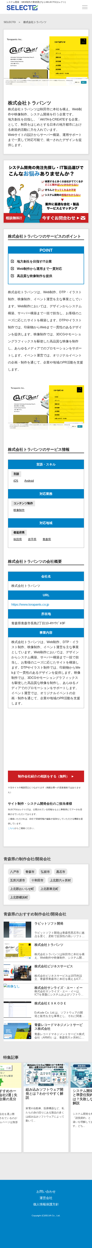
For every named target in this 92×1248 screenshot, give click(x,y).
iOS (15, 480)
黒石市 (60, 871)
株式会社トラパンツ (34, 22)
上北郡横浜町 (19, 897)
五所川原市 (17, 880)
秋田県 (17, 539)
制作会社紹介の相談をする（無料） (43, 776)
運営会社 (46, 1198)
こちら (11, 828)
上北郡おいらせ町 (22, 888)
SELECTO (10, 22)
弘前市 (45, 871)
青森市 (29, 871)
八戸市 (14, 871)
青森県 (47, 539)
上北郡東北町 (49, 888)
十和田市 (37, 880)
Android (29, 480)
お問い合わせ (46, 1191)
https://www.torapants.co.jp (30, 604)
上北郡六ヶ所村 (60, 880)
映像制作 (19, 510)
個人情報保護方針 (46, 1204)
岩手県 (32, 539)
